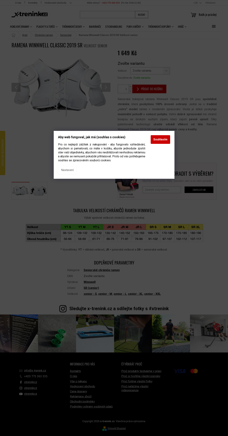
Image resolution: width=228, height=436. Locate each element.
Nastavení (67, 170)
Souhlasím (160, 139)
